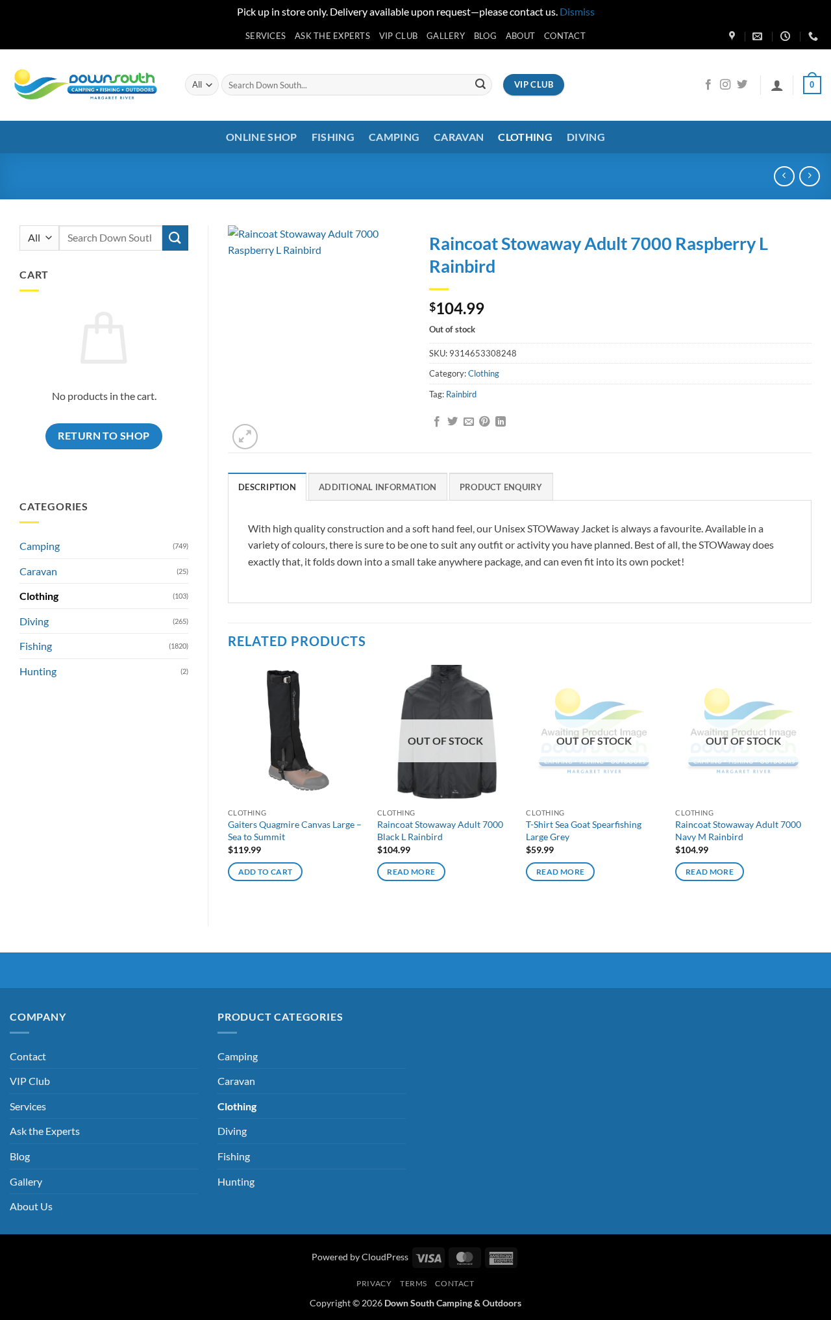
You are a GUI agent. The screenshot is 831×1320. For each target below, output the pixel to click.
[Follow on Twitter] (742, 85)
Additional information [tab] (378, 487)
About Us (31, 1206)
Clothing (525, 137)
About (520, 36)
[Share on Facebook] (437, 422)
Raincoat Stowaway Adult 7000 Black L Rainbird (440, 830)
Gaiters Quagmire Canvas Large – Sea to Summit (295, 830)
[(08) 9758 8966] (814, 36)
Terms (413, 1283)
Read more (411, 871)
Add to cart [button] (265, 871)
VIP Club (398, 36)
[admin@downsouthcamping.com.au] (758, 36)
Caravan (459, 137)
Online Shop (261, 137)
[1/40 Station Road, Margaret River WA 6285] (733, 36)
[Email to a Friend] (469, 422)
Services (265, 36)
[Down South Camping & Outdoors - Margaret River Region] (88, 85)
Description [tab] (267, 487)
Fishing (333, 137)
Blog (485, 36)
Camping (394, 137)
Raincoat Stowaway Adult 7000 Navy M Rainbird (738, 830)
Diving (586, 137)
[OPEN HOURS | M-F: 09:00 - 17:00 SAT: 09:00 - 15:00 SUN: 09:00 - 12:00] (786, 36)
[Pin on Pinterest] (484, 422)
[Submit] (480, 85)
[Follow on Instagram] (725, 85)
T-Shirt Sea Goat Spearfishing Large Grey (583, 830)
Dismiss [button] (577, 11)
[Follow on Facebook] (708, 85)
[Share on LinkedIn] (500, 422)
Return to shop (104, 436)
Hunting (37, 671)
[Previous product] (809, 176)
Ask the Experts (332, 36)
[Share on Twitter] (452, 422)
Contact (565, 36)
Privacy (373, 1283)
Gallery (446, 36)
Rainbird (461, 394)
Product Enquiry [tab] (501, 487)
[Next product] (784, 176)
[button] (777, 85)
